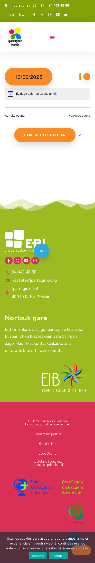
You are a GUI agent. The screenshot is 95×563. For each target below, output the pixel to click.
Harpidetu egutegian (45, 135)
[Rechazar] (81, 550)
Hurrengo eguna (79, 115)
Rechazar (58, 556)
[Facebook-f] (34, 14)
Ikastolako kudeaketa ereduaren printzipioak (48, 463)
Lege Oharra (48, 453)
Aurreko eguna (15, 115)
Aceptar (38, 556)
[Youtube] (57, 14)
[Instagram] (49, 14)
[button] (52, 37)
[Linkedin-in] (65, 14)
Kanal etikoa (47, 444)
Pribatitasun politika (47, 434)
